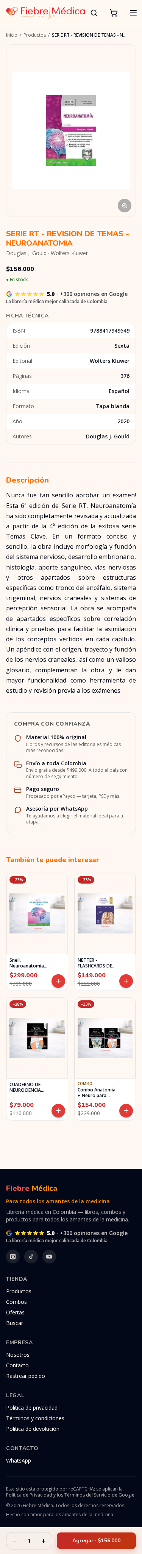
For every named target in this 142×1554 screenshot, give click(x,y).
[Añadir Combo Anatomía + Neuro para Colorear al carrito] (126, 1110)
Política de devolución (32, 1428)
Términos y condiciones (35, 1418)
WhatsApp (18, 1460)
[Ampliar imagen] (71, 130)
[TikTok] (31, 1256)
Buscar (14, 1322)
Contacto (17, 1365)
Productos (34, 35)
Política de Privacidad (29, 1495)
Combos (16, 1301)
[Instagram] (13, 1256)
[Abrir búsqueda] (94, 13)
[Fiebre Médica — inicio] (46, 13)
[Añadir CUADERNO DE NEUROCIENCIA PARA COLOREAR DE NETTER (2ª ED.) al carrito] (58, 1110)
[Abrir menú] (133, 13)
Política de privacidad (32, 1407)
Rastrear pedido (25, 1375)
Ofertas (15, 1312)
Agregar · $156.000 (96, 1540)
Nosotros (18, 1354)
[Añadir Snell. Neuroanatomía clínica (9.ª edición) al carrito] (58, 981)
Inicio (11, 35)
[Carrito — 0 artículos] (113, 13)
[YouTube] (49, 1256)
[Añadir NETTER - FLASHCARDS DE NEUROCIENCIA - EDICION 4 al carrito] (126, 981)
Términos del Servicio (87, 1495)
